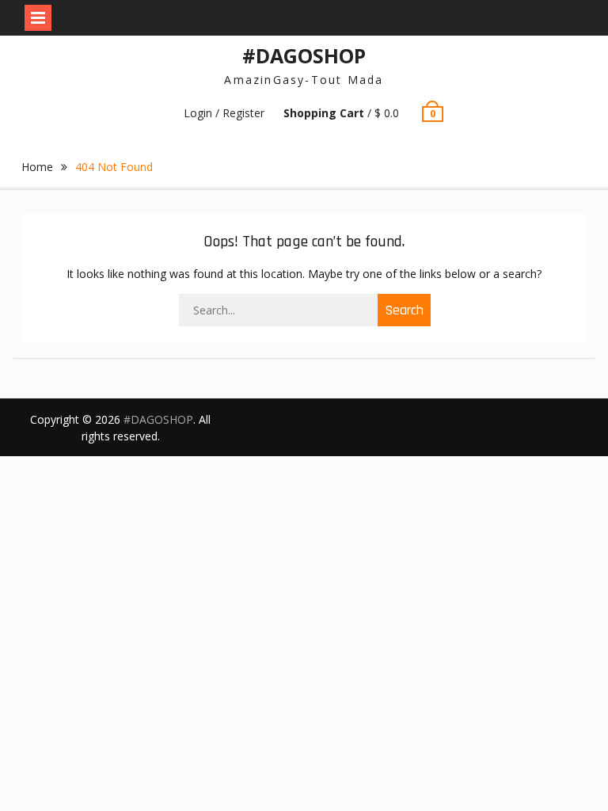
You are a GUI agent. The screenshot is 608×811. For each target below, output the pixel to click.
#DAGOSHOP (304, 55)
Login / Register (224, 112)
